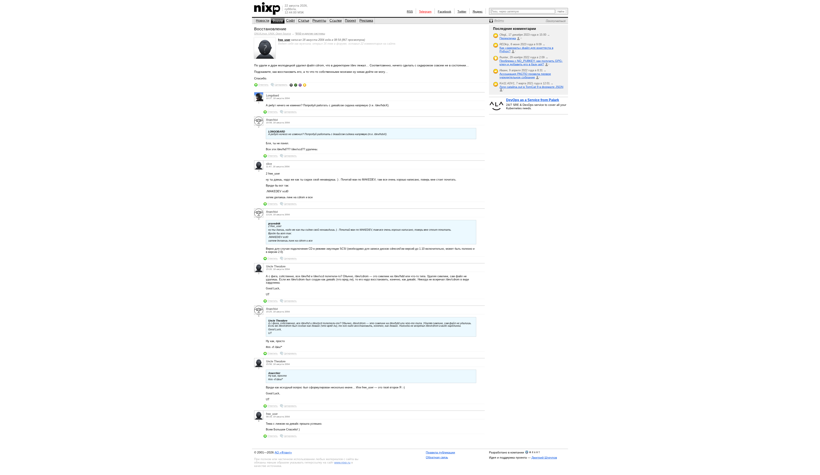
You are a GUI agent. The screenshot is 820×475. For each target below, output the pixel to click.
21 (521, 38)
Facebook (444, 11)
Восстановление (270, 29)
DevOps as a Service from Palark (532, 100)
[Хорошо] (300, 85)
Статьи (303, 20)
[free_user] (264, 57)
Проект (350, 20)
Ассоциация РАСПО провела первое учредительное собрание (525, 75)
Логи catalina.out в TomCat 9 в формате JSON (531, 87)
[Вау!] (304, 85)
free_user (284, 39)
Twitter (461, 11)
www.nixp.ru (342, 462)
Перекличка (507, 38)
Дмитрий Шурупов (544, 457)
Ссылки (335, 20)
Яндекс (478, 11)
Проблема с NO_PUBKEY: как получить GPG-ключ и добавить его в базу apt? (531, 62)
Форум (277, 20)
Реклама (366, 20)
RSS (410, 11)
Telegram (425, 11)
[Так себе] (295, 85)
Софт (290, 20)
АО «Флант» (283, 452)
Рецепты (319, 20)
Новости (262, 20)
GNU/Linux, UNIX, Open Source (272, 33)
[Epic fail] (291, 85)
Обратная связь (437, 457)
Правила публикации (440, 452)
